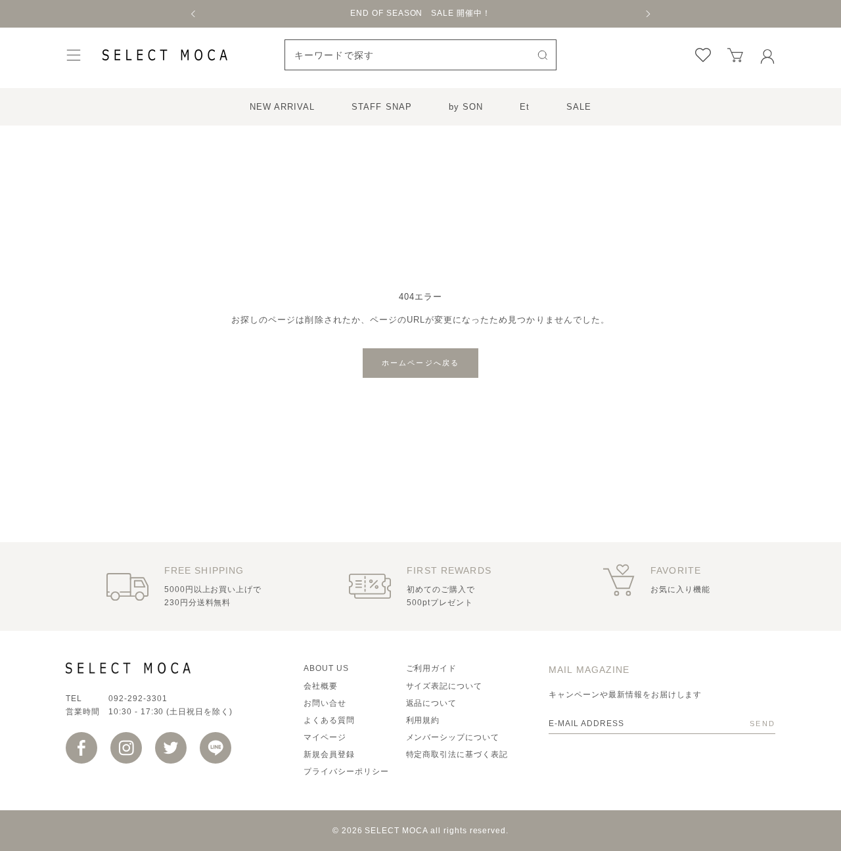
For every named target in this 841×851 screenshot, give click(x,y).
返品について (431, 703)
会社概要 (321, 686)
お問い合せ (325, 703)
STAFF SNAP (381, 107)
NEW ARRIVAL (282, 107)
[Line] (215, 748)
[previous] (194, 14)
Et (525, 107)
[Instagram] (126, 748)
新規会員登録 (329, 754)
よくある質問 (329, 720)
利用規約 (423, 720)
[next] (647, 14)
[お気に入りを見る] (703, 55)
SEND (762, 723)
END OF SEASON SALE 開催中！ (420, 13)
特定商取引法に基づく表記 (457, 754)
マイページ (325, 737)
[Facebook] (81, 748)
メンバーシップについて (453, 737)
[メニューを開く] (73, 54)
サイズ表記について (444, 686)
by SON (466, 107)
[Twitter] (171, 748)
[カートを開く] (735, 55)
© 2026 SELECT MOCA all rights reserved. (420, 830)
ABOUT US (326, 668)
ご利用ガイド (431, 668)
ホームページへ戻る (421, 363)
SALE (578, 107)
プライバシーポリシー (346, 771)
